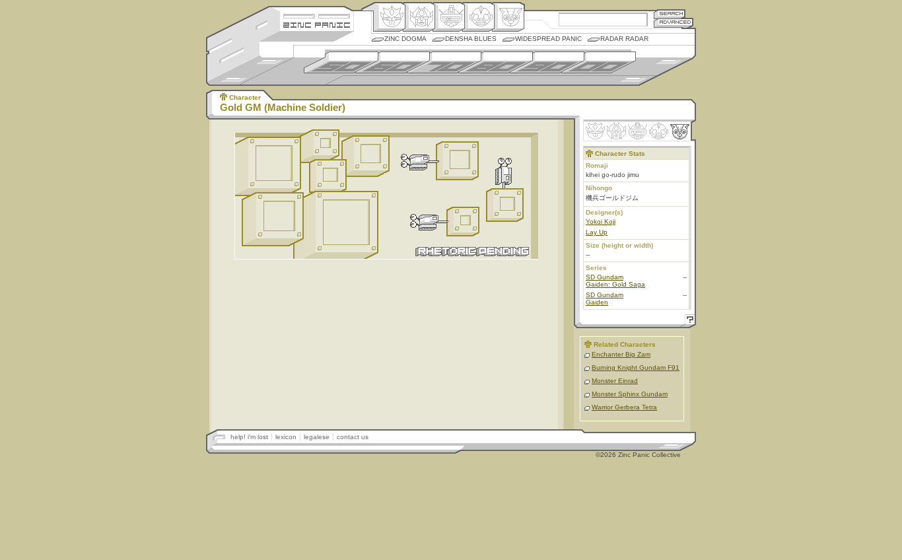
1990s (547, 62)
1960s (392, 62)
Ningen (478, 17)
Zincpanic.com (316, 24)
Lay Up (596, 232)
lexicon (285, 436)
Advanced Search (673, 23)
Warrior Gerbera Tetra (624, 407)
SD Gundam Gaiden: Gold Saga (615, 280)
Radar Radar (624, 38)
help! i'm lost (249, 436)
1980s (495, 62)
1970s (444, 62)
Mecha (448, 17)
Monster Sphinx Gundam (630, 394)
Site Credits (316, 14)
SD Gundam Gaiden (604, 298)
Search (669, 13)
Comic (508, 17)
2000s (598, 62)
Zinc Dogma (405, 38)
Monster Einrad (615, 380)
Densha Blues (471, 38)
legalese (317, 436)
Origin (389, 17)
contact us (352, 436)
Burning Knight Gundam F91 (635, 367)
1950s (341, 62)
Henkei (418, 17)
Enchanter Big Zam (621, 354)
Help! (688, 321)
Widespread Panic (548, 38)
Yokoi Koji (600, 221)
